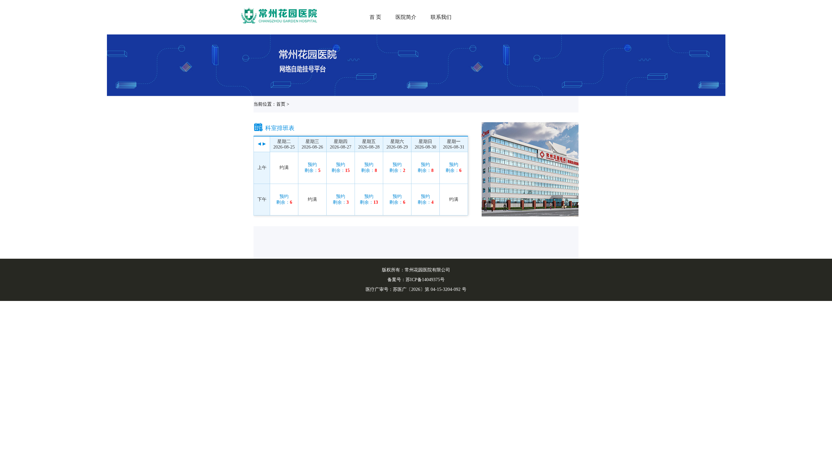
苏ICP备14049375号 (425, 279)
